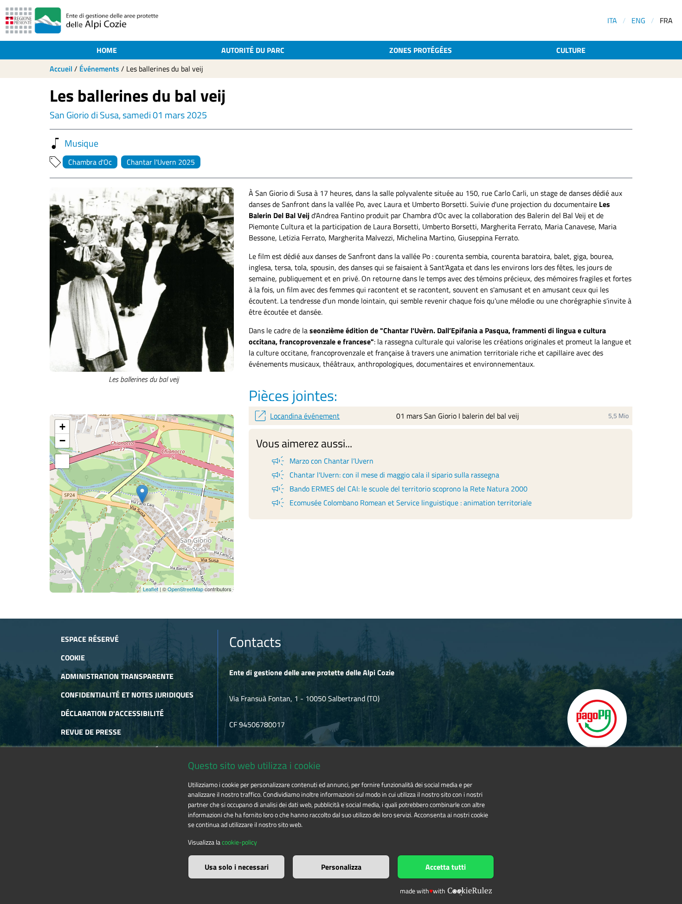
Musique (81, 143)
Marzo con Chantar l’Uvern (321, 460)
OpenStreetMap (185, 589)
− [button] (62, 440)
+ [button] (62, 427)
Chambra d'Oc (90, 162)
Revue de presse (91, 731)
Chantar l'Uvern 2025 (161, 162)
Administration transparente (117, 676)
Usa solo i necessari (237, 866)
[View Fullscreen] (62, 461)
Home (107, 50)
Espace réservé (90, 639)
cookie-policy (239, 842)
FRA (666, 20)
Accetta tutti (445, 866)
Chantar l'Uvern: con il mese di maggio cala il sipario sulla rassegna (384, 474)
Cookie (73, 657)
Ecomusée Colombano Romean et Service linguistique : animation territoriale (401, 502)
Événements (99, 68)
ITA (612, 20)
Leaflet (150, 589)
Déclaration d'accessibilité (112, 713)
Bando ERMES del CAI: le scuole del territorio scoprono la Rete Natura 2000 (399, 488)
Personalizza (341, 866)
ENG (638, 20)
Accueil (61, 68)
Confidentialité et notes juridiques (127, 694)
